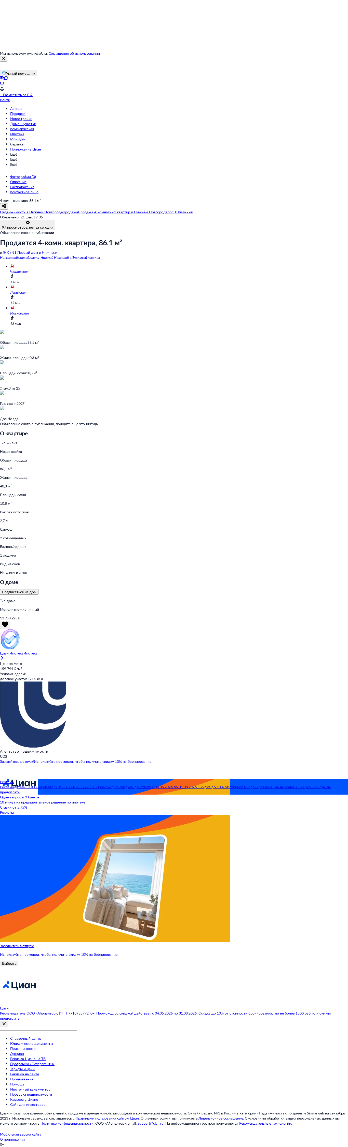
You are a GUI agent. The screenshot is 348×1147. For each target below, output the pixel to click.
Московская (19, 313)
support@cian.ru (151, 1123)
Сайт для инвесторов (27, 1104)
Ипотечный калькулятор (30, 1089)
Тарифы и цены (22, 1068)
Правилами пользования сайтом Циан (107, 1118)
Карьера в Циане (24, 1099)
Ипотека (17, 133)
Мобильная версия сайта (20, 1134)
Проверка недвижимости (31, 1094)
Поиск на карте (22, 1048)
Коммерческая (22, 128)
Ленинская (18, 292)
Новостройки (21, 118)
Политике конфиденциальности (67, 1123)
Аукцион (17, 1053)
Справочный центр (25, 1038)
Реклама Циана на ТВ (28, 1058)
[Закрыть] (3, 59)
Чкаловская (19, 271)
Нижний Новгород (55, 257)
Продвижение (21, 1079)
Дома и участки (23, 123)
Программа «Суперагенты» (32, 1063)
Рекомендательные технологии (265, 1123)
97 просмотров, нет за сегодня (27, 227)
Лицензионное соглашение (220, 1118)
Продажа (17, 113)
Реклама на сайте (24, 1073)
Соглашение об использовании (74, 53)
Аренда (16, 108)
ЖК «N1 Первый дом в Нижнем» (30, 252)
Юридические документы (31, 1043)
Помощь (17, 1084)
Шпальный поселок (85, 257)
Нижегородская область (19, 257)
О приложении (12, 1139)
